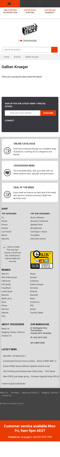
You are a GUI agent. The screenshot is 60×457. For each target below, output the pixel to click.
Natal (32, 298)
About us (4, 393)
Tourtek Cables (36, 313)
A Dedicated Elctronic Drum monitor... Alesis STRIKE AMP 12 (29, 361)
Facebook (9, 127)
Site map (15, 393)
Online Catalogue (24, 143)
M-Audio (33, 291)
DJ (3, 217)
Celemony (6, 281)
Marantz (5, 295)
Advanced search (30, 393)
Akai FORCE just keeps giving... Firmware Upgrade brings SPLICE (31, 376)
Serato (33, 309)
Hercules (34, 288)
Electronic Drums (38, 239)
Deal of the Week (24, 187)
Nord (4, 302)
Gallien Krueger (37, 284)
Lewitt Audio (7, 291)
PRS (32, 306)
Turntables (35, 235)
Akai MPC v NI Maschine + (14, 356)
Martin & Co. (7, 298)
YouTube (24, 127)
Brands (17, 57)
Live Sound (6, 232)
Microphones (36, 228)
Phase (4, 306)
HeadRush (6, 288)
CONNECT (9, 120)
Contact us (7, 395)
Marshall (34, 295)
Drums (5, 225)
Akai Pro (5, 274)
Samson (5, 309)
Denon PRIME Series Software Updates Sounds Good (26, 366)
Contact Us (7, 336)
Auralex (33, 277)
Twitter (16, 127)
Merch (4, 235)
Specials (5, 239)
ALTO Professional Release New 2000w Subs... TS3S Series (29, 371)
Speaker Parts (36, 225)
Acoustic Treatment (39, 221)
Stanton (5, 313)
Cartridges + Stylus (38, 232)
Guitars (5, 228)
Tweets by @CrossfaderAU (13, 384)
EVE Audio (6, 284)
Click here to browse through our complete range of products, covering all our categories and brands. (34, 152)
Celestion (34, 281)
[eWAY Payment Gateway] (41, 259)
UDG (3, 316)
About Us (6, 329)
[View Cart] (50, 3)
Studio (4, 221)
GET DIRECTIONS (37, 343)
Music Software (37, 217)
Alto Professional (9, 277)
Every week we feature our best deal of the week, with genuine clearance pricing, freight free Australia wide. (34, 195)
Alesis (33, 274)
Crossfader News (24, 165)
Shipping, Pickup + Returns (13, 332)
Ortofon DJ (35, 302)
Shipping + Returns (50, 393)
